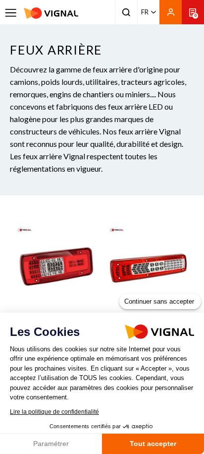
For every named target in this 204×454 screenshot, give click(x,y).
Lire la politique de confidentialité (54, 411)
